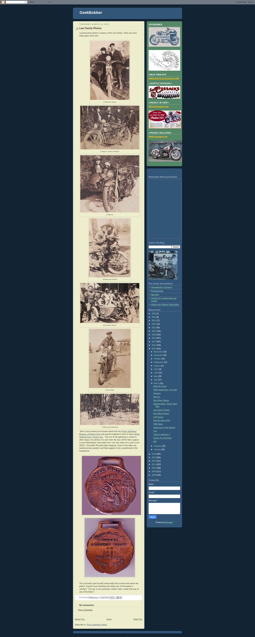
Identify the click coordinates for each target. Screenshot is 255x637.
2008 (154, 475)
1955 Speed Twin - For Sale (165, 390)
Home (109, 619)
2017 (154, 342)
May (156, 376)
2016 (154, 345)
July (156, 369)
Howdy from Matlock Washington (165, 305)
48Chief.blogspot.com (159, 107)
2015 (154, 349)
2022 (154, 324)
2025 (154, 317)
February (158, 446)
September (159, 362)
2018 (154, 338)
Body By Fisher (160, 386)
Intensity (157, 393)
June (156, 373)
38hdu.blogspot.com (158, 137)
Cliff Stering (158, 417)
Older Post (137, 619)
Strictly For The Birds (162, 438)
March (157, 383)
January (157, 450)
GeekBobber (91, 12)
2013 (154, 458)
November (158, 355)
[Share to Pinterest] (120, 597)
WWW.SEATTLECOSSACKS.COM (164, 79)
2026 (154, 314)
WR (154, 442)
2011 (154, 464)
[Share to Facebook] (117, 597)
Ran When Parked (161, 400)
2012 (154, 461)
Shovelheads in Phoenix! (161, 287)
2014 (154, 454)
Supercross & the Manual (164, 428)
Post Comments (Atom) (97, 625)
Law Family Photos (161, 410)
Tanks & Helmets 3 (161, 435)
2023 (154, 321)
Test (155, 431)
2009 (154, 472)
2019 (154, 335)
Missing (156, 397)
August (157, 366)
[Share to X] (115, 597)
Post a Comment (85, 610)
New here (155, 295)
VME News (158, 424)
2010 (154, 468)
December (158, 352)
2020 (154, 331)
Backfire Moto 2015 (161, 421)
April (156, 380)
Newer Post (80, 619)
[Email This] (109, 597)
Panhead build (157, 291)
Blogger (169, 522)
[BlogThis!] (112, 597)
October (157, 359)
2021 (154, 328)
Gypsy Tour (98, 437)
